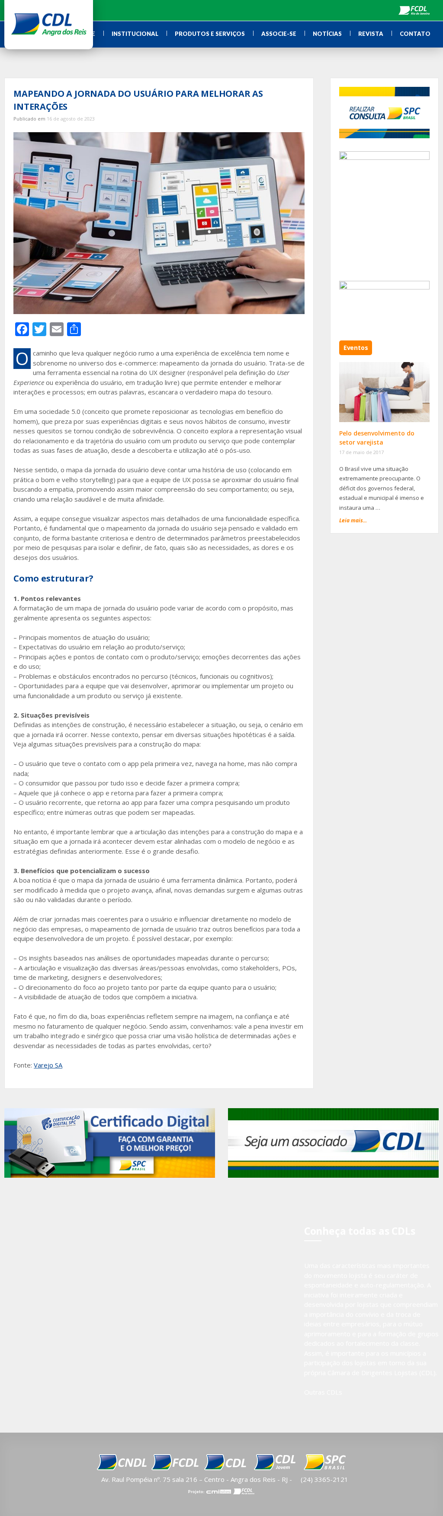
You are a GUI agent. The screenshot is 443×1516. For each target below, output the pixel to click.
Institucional (135, 33)
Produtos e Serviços (210, 33)
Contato (415, 33)
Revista (370, 33)
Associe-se (278, 33)
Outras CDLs (323, 1392)
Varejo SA (48, 1065)
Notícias (327, 33)
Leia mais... (353, 520)
